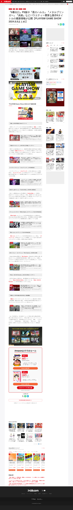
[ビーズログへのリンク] (39, 499)
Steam (30, 4)
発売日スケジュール (29, 1)
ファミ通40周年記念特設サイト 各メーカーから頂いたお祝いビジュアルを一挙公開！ (60, 119)
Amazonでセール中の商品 (25, 387)
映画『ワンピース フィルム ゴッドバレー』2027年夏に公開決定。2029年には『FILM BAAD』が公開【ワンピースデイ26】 (54, 49)
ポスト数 (61, 45)
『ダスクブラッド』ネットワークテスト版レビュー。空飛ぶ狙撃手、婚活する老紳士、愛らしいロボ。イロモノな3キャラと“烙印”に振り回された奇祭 (50, 152)
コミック (24, 451)
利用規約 (35, 493)
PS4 (24, 4)
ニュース (38, 1)
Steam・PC (48, 84)
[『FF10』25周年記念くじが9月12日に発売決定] (61, 72)
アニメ (28, 451)
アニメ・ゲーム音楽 (34, 451)
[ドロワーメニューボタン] (1, 1)
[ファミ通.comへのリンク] (7, 1)
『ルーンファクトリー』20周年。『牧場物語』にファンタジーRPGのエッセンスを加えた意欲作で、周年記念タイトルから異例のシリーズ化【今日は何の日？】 (54, 55)
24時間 (51, 45)
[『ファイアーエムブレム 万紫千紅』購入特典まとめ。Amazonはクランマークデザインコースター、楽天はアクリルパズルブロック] (50, 160)
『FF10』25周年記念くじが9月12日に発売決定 (54, 71)
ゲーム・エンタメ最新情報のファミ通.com (11, 4)
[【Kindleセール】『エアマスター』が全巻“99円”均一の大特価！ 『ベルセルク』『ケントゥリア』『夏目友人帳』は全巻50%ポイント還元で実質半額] (61, 66)
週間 (54, 45)
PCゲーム (23, 1)
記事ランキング (49, 43)
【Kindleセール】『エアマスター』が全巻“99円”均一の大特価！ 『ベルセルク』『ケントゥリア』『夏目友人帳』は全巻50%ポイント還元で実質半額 (54, 67)
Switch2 (16, 1)
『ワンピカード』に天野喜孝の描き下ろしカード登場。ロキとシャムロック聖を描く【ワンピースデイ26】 (54, 61)
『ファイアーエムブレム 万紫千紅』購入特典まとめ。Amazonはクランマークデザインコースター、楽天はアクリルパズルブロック (50, 166)
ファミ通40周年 (60, 116)
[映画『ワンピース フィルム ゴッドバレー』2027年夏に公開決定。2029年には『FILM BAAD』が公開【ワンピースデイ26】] (61, 48)
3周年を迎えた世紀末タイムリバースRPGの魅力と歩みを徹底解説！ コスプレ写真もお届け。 (50, 120)
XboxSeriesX (54, 84)
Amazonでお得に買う (25, 368)
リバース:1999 (51, 116)
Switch (19, 1)
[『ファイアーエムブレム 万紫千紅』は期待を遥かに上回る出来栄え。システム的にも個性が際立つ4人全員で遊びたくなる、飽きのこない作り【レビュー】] (60, 160)
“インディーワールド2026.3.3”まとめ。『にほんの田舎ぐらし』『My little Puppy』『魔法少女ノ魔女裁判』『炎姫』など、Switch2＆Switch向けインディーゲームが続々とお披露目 (26, 481)
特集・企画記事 (45, 1)
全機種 (48, 82)
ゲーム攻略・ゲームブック (17, 451)
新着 (13, 1)
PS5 (21, 1)
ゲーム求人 (34, 1)
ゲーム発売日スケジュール (52, 79)
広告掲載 (50, 493)
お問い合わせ (23, 493)
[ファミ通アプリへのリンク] (33, 499)
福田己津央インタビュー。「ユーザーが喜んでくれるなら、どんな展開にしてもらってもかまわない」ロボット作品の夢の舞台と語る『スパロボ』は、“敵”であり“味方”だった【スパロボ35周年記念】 (60, 152)
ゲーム (10, 451)
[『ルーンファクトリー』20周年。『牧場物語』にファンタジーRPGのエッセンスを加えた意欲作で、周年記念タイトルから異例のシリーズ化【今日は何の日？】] (61, 54)
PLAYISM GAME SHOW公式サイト (25, 400)
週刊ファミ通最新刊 (51, 89)
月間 (57, 45)
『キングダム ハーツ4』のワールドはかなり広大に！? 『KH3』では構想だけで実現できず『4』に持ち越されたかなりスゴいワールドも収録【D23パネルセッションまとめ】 (50, 137)
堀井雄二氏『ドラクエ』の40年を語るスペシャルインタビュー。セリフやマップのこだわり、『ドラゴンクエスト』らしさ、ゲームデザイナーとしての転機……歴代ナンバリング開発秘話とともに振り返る (60, 137)
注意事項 (39, 493)
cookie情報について (45, 493)
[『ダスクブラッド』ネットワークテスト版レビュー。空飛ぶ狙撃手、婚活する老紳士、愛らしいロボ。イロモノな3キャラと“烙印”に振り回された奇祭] (50, 145)
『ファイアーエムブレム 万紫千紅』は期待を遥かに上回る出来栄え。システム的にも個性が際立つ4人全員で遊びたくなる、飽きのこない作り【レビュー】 (60, 166)
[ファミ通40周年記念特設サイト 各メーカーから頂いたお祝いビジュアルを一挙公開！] (60, 114)
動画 (41, 1)
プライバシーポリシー (30, 493)
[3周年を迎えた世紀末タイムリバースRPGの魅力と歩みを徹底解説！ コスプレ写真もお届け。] (50, 114)
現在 (47, 45)
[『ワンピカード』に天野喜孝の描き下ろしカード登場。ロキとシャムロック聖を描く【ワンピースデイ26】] (61, 60)
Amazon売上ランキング (14, 448)
